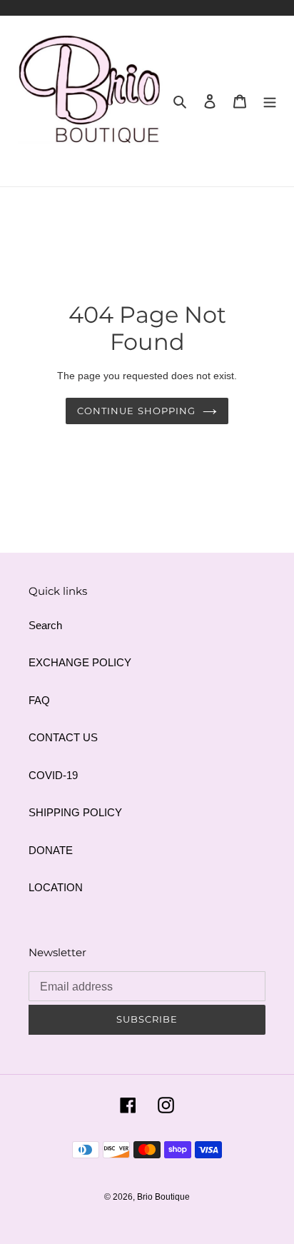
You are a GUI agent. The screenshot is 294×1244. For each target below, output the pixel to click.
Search (45, 625)
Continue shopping (136, 410)
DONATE (51, 850)
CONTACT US (63, 737)
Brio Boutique (163, 1197)
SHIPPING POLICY (75, 812)
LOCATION (56, 887)
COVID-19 (53, 775)
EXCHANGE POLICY (80, 662)
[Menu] (270, 101)
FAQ (39, 700)
